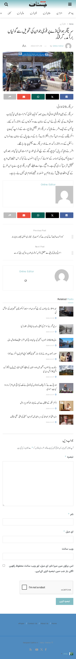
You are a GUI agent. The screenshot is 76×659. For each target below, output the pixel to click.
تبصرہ (69, 457)
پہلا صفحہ (70, 13)
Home (71, 23)
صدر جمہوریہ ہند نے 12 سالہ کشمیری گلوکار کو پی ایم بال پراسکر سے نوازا (32, 353)
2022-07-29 (36, 45)
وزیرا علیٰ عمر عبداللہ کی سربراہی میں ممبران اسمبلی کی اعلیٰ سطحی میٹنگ (33, 417)
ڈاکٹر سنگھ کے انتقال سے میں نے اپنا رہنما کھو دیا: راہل (38, 403)
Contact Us (32, 623)
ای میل (68, 532)
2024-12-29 (50, 318)
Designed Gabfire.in (31, 642)
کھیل (9, 13)
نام (70, 514)
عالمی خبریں (20, 13)
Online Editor (58, 45)
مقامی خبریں (47, 13)
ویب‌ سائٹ (67, 549)
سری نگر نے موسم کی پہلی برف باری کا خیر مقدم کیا (39, 326)
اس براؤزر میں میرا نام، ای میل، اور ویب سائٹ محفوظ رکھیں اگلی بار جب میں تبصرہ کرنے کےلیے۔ (41, 568)
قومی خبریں (33, 13)
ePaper (21, 623)
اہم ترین (59, 13)
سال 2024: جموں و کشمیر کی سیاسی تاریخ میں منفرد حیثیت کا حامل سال (32, 340)
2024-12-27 (50, 332)
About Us (44, 623)
